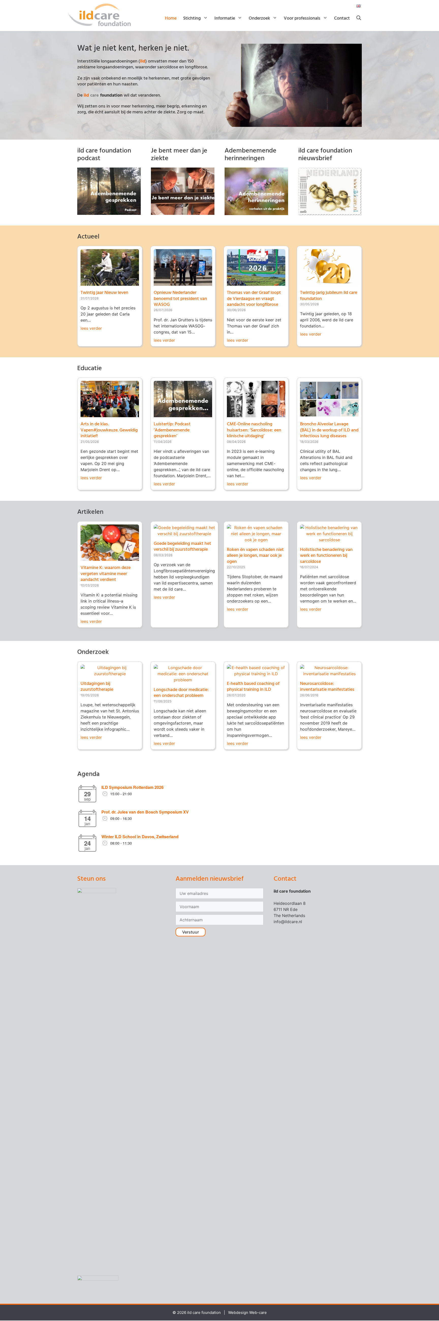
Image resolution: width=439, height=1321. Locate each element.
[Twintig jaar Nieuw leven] (110, 282)
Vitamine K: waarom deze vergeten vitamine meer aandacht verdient (106, 573)
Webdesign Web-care (247, 1312)
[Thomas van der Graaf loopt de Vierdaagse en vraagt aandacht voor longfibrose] (256, 282)
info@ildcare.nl (288, 921)
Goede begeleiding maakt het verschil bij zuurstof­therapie (182, 546)
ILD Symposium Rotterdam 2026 (132, 787)
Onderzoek (259, 18)
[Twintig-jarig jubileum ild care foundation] (329, 282)
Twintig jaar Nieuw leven (104, 292)
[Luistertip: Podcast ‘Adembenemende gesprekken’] (183, 414)
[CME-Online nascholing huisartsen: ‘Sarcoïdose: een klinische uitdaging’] (256, 414)
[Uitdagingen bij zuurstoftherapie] (110, 673)
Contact (342, 18)
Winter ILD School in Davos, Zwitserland (140, 836)
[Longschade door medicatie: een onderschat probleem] (183, 679)
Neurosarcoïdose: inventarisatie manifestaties (327, 686)
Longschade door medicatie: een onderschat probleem (181, 692)
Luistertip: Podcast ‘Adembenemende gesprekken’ (172, 430)
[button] (358, 18)
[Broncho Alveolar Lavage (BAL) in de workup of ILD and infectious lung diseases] (329, 414)
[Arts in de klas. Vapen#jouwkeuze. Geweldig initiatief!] (110, 414)
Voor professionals (302, 18)
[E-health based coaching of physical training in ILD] (256, 673)
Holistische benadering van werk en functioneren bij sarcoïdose (326, 555)
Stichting (192, 18)
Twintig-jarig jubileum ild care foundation (328, 295)
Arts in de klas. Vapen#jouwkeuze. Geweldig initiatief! (109, 430)
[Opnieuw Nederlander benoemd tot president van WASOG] (183, 282)
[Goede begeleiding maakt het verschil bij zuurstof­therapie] (184, 533)
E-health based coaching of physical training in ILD (253, 686)
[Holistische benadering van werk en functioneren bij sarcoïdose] (329, 539)
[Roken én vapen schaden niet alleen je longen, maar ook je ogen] (256, 539)
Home (171, 18)
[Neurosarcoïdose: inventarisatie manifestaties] (329, 673)
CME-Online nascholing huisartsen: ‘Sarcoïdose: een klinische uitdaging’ (254, 430)
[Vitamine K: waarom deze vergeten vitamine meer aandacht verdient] (110, 557)
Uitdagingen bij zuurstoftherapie (97, 686)
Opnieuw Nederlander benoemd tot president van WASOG (180, 298)
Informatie (224, 18)
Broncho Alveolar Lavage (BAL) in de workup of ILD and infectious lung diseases (329, 430)
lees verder (91, 328)
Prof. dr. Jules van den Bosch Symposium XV (145, 812)
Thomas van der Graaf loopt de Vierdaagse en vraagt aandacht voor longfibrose (254, 298)
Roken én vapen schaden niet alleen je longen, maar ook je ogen (255, 555)
